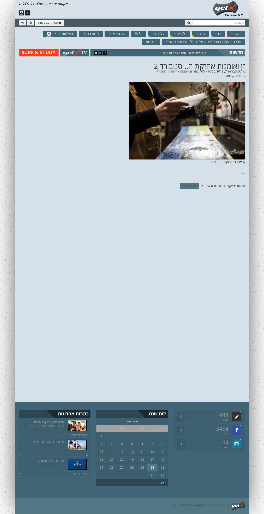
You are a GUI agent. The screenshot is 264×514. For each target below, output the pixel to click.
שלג (200, 33)
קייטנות (151, 41)
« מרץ (163, 482)
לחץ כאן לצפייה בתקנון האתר (217, 505)
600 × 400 (206, 71)
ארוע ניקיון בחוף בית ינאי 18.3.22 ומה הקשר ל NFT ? (46, 424)
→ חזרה (240, 76)
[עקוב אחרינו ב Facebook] (27, 12)
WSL (138, 33)
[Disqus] (132, 245)
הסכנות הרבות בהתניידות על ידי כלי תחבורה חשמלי (203, 41)
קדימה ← (228, 76)
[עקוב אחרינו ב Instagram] (21, 12)
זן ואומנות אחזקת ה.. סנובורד (174, 71)
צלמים (158, 33)
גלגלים (180, 33)
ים (218, 33)
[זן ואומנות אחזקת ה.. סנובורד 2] (187, 120)
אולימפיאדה (116, 33)
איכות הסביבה (80, 435)
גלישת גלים (81, 474)
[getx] (229, 8)
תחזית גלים (91, 33)
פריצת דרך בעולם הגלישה (48, 441)
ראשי (236, 33)
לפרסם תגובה (189, 186)
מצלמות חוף (64, 33)
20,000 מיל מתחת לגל (50, 461)
